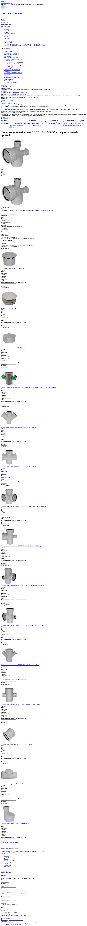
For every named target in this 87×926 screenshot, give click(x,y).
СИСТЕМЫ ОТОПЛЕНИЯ (12, 53)
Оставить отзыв (5, 918)
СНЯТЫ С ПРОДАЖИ (11, 82)
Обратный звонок (6, 24)
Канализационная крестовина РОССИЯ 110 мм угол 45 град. (18, 427)
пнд (45, 121)
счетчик (2, 125)
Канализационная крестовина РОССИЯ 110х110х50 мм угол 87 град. (21, 546)
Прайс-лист (7, 865)
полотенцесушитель (68, 125)
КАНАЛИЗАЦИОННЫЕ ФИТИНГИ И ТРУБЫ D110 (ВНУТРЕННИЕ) (25, 45)
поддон (20, 123)
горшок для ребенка (23, 121)
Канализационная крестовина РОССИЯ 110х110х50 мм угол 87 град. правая (23, 625)
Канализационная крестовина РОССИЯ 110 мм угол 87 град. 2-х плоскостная (23, 506)
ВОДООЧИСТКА (9, 68)
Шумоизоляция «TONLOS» (9, 103)
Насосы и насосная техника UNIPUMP (12, 112)
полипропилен (27, 123)
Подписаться (4, 883)
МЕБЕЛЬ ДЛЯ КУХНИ (11, 57)
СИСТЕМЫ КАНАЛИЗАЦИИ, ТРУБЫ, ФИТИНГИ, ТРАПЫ (22, 44)
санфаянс (54, 121)
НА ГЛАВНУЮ (8, 41)
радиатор (14, 121)
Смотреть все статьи (6, 117)
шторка (33, 121)
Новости (6, 30)
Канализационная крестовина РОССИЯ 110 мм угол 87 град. (18, 466)
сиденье (21, 125)
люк (31, 125)
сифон (57, 125)
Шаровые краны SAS (7, 108)
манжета (9, 121)
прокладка (40, 121)
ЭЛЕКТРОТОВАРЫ (10, 76)
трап (60, 125)
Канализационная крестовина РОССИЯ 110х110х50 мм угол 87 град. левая (22, 585)
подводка (10, 123)
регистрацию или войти (36, 210)
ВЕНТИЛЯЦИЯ (9, 67)
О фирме (6, 29)
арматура (35, 123)
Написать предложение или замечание (12, 920)
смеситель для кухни (75, 121)
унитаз (4, 121)
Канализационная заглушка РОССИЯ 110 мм (14, 348)
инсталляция (27, 125)
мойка (48, 121)
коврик (74, 123)
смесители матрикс (49, 125)
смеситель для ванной (47, 123)
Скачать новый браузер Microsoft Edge (12, 924)
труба (12, 125)
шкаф (7, 128)
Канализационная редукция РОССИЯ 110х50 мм (15, 823)
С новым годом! (5, 88)
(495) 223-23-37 (5, 22)
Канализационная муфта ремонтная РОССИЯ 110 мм (16, 744)
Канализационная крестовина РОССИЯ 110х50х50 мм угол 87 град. (20, 704)
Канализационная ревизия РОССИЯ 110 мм (13, 784)
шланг (11, 128)
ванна (54, 125)
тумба (60, 121)
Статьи (6, 32)
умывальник (3, 123)
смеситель (37, 125)
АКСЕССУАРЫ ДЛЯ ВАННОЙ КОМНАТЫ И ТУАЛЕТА (13, 63)
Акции (6, 36)
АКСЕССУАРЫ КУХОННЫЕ (13, 65)
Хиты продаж (8, 35)
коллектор (7, 125)
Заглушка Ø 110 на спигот (8, 308)
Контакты (7, 38)
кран (82, 123)
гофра (43, 125)
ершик (16, 125)
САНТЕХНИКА (9, 42)
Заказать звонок (5, 897)
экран (64, 121)
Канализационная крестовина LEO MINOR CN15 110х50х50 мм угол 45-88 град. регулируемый (28, 387)
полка (16, 123)
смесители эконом (64, 123)
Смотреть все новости (7, 100)
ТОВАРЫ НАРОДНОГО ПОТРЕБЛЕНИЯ (11, 78)
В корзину (3, 219)
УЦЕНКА (7, 80)
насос (79, 123)
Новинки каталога (9, 33)
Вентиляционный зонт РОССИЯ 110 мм (12, 268)
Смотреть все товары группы (9, 842)
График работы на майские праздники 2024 (13, 94)
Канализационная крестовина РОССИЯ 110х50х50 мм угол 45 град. (20, 665)
